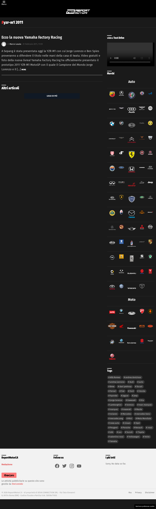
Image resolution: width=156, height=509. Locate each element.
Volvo (147, 437)
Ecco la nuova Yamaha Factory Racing (32, 37)
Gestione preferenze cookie (145, 506)
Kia (142, 400)
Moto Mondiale (144, 418)
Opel (138, 423)
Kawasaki (131, 400)
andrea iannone (117, 382)
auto (141, 382)
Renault (138, 427)
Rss (130, 492)
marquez (114, 409)
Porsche (126, 427)
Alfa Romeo (115, 377)
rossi (150, 427)
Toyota (141, 432)
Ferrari (113, 391)
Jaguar (125, 395)
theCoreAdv (17, 484)
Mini (130, 418)
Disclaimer (149, 492)
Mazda (139, 409)
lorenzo (130, 405)
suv (119, 432)
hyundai (113, 395)
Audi (132, 382)
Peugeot (114, 427)
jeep (136, 395)
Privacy (138, 492)
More (23, 69)
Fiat (122, 391)
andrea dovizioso (133, 377)
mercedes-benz (143, 414)
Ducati (139, 386)
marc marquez (145, 405)
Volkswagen (134, 437)
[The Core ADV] (9, 478)
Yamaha (113, 441)
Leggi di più (52, 96)
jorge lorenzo (116, 400)
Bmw (112, 386)
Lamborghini (116, 405)
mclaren (113, 414)
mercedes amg (116, 418)
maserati (127, 409)
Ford (132, 391)
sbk (111, 432)
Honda (142, 391)
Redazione (7, 464)
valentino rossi (117, 437)
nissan (127, 423)
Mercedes (126, 414)
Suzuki (130, 432)
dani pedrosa (125, 386)
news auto (114, 423)
